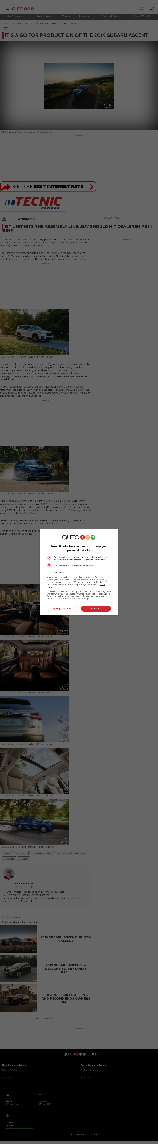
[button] (79, 572)
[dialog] (79, 572)
